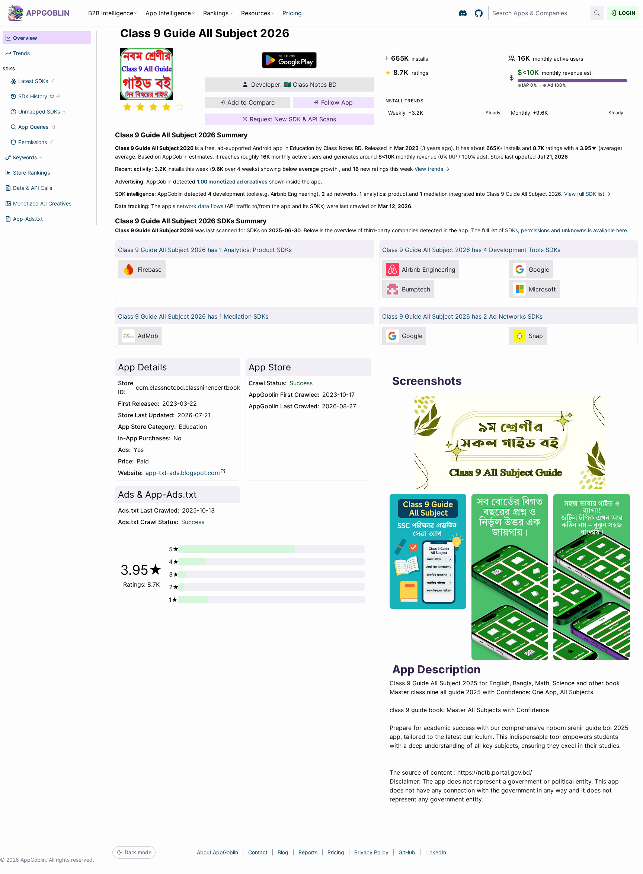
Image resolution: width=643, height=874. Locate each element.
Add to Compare (251, 102)
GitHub (407, 852)
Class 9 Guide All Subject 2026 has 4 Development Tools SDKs (471, 249)
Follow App (337, 102)
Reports (307, 852)
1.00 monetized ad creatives (232, 181)
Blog (283, 852)
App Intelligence (168, 13)
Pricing (292, 13)
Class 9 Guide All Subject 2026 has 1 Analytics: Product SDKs (205, 249)
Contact (258, 852)
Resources (255, 13)
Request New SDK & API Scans (293, 119)
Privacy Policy (371, 852)
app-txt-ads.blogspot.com (182, 472)
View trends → (432, 169)
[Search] (597, 13)
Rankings (215, 13)
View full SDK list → (587, 194)
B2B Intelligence (110, 13)
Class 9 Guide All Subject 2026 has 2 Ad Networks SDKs (462, 316)
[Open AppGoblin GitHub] (478, 13)
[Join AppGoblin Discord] (462, 13)
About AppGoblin (217, 852)
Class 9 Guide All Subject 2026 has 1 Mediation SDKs (193, 316)
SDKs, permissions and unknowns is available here (566, 230)
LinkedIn (435, 852)
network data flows (200, 206)
